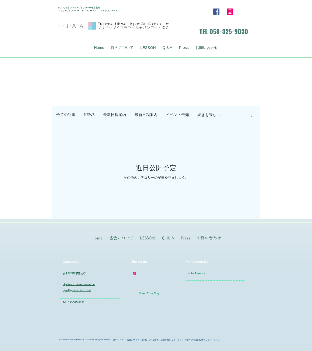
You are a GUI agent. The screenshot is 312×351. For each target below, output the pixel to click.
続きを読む (206, 115)
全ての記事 (65, 115)
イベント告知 (177, 115)
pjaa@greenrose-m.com (77, 290)
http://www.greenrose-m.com (79, 284)
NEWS (89, 115)
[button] (250, 115)
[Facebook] (216, 11)
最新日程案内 (114, 115)
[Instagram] (230, 11)
